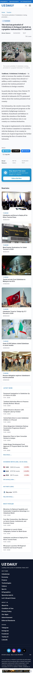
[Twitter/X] (24, 650)
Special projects (14, 1)
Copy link (7, 154)
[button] (25, 5)
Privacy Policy (6, 611)
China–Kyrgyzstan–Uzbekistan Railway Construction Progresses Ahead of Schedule (15, 428)
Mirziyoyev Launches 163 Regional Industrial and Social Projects (14, 546)
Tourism (9, 12)
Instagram (5, 631)
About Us (5, 605)
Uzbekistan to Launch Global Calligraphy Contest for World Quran (15, 530)
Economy (5, 577)
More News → (7, 454)
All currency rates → (9, 479)
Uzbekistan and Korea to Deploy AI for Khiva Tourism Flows (15, 538)
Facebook (26, 150)
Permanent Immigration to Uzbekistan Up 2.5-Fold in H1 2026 (16, 394)
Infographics (4, 1)
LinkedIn (5, 640)
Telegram (7, 150)
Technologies (6, 583)
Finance (4, 580)
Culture (4, 586)
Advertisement (7, 617)
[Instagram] (14, 650)
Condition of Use (7, 608)
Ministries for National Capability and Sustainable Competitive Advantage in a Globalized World (16, 511)
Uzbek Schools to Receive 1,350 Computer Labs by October (13, 410)
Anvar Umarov (6, 33)
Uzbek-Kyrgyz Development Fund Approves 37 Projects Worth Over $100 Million (15, 446)
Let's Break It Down (25, 1)
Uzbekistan (6, 574)
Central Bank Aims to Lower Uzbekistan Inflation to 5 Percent (16, 419)
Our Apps (5, 614)
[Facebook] (19, 650)
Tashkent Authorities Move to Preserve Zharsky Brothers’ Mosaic (15, 402)
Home (3, 12)
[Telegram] (9, 650)
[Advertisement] (16, 671)
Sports (4, 589)
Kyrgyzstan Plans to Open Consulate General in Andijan (15, 437)
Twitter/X (16, 150)
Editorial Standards (8, 620)
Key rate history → (8, 496)
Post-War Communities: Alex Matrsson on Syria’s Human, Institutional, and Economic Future (15, 521)
